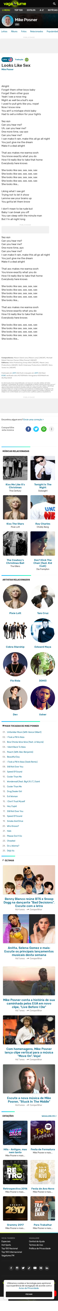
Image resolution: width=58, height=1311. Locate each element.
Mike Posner (26, 19)
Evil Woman (12, 796)
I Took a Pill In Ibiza (15, 737)
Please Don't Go (14, 836)
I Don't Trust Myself (16, 801)
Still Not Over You (15, 767)
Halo (9, 831)
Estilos (31, 10)
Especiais (5, 1241)
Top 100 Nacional (9, 1248)
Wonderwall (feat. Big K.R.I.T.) (23, 781)
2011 (14, 373)
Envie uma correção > (33, 419)
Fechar (29, 1294)
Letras (4, 31)
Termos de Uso (36, 1245)
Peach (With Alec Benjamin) (20, 752)
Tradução (19, 59)
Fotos (23, 31)
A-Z (42, 10)
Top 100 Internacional (11, 1252)
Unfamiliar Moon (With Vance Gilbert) (24, 732)
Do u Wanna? (13, 846)
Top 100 (18, 10)
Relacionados (36, 31)
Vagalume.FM (48, 1116)
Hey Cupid (12, 806)
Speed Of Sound (14, 772)
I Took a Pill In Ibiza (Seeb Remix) (22, 762)
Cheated (11, 841)
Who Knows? (13, 826)
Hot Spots (6, 1245)
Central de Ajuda (37, 1241)
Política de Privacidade (40, 1248)
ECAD (3, 376)
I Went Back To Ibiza (16, 747)
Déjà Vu (10, 850)
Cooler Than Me (14, 777)
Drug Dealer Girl (14, 791)
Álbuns (14, 31)
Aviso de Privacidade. (29, 1288)
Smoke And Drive (15, 821)
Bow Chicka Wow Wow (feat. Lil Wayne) (25, 742)
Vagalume (15, 4)
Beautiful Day (13, 757)
